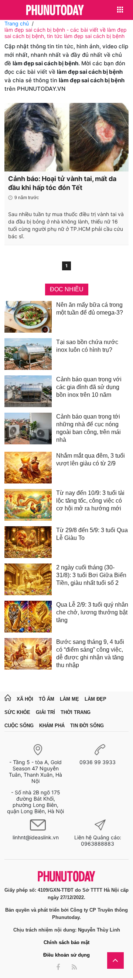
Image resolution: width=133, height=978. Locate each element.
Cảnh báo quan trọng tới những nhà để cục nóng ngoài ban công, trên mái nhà (88, 428)
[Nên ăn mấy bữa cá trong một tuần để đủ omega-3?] (28, 317)
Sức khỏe (17, 712)
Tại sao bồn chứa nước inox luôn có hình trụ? (87, 346)
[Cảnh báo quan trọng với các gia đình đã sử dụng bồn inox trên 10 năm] (28, 391)
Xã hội (25, 699)
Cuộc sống (19, 725)
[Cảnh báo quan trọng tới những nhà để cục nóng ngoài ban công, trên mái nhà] (28, 429)
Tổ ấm (46, 699)
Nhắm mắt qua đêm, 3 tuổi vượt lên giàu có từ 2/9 (90, 459)
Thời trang (76, 712)
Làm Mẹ (69, 699)
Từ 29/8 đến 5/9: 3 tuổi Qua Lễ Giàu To (92, 534)
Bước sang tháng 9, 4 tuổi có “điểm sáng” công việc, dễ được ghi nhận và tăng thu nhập (90, 653)
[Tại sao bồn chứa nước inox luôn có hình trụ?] (28, 354)
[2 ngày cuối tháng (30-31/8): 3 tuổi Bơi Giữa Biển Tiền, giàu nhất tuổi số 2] (28, 579)
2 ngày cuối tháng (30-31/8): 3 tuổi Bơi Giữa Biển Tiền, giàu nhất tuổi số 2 (91, 575)
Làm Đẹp (95, 699)
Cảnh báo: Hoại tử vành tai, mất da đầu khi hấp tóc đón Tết (62, 183)
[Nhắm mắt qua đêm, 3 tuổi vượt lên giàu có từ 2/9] (28, 467)
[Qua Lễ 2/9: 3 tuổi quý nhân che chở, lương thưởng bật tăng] (28, 616)
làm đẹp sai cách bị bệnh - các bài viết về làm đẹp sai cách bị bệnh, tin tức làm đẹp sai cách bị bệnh (65, 33)
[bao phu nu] (55, 10)
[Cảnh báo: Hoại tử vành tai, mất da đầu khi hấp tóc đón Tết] (66, 137)
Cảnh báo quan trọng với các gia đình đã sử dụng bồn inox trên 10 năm (89, 387)
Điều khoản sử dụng (66, 955)
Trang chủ (16, 23)
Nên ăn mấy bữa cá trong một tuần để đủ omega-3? (89, 309)
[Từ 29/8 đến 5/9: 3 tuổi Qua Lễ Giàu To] (28, 542)
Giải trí (45, 712)
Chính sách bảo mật (66, 942)
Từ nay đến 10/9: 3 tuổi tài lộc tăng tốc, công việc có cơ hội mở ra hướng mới (90, 500)
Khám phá (52, 725)
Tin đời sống (87, 725)
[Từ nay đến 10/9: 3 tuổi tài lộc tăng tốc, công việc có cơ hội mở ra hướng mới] (28, 505)
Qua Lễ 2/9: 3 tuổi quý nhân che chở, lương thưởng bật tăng (92, 612)
